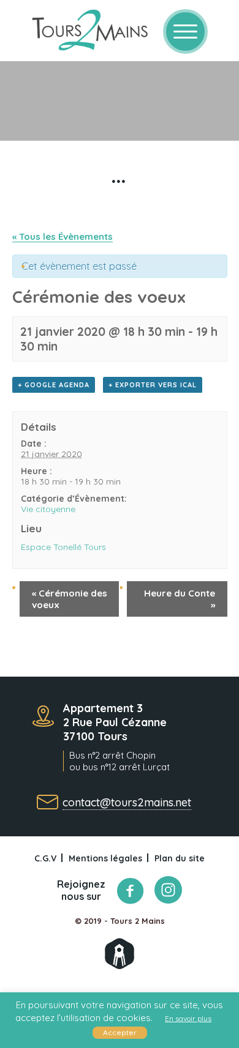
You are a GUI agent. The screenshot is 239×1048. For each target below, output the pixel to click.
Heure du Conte (179, 599)
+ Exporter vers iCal (152, 385)
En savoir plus (188, 1018)
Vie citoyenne (48, 509)
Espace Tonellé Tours (63, 546)
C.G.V (45, 858)
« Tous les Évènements (62, 236)
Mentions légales (105, 858)
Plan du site (179, 858)
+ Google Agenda (53, 385)
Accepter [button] (120, 1032)
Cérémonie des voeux (69, 599)
